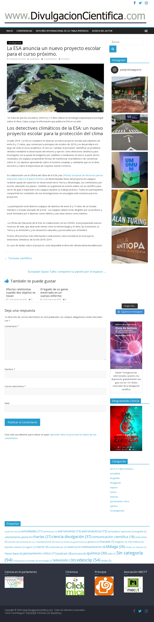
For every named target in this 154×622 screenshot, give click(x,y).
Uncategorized (14, 42)
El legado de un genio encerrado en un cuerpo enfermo (54, 292)
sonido (32, 560)
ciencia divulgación (71, 536)
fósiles (68, 542)
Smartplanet (20, 560)
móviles (130, 547)
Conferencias (24, 30)
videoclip (88, 560)
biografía (140, 531)
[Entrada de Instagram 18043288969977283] (130, 95)
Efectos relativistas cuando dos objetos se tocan (20, 292)
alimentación (50, 531)
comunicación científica (113, 537)
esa (34, 542)
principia (79, 553)
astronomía (69, 531)
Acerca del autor (102, 30)
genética (93, 541)
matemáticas (57, 546)
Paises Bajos (14, 553)
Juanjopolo (35, 59)
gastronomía (80, 542)
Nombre (10, 369)
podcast (64, 553)
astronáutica (94, 531)
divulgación (115, 482)
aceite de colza (13, 531)
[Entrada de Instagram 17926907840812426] (130, 208)
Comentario (11, 326)
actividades (32, 531)
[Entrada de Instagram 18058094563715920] (130, 245)
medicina (73, 547)
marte (42, 547)
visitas (106, 560)
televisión (64, 560)
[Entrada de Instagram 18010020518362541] (130, 132)
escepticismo (46, 541)
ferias (59, 542)
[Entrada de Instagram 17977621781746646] (130, 170)
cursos (13, 541)
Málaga (115, 546)
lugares (30, 547)
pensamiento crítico (119, 501)
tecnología (45, 560)
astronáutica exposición (121, 531)
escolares (65, 59)
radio (112, 553)
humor (113, 492)
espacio (114, 487)
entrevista (25, 542)
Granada (107, 541)
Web (7, 403)
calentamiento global (18, 537)
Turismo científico (18, 258)
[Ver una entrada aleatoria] (146, 31)
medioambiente (93, 547)
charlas (41, 536)
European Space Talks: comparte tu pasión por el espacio (67, 271)
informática (136, 541)
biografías (115, 478)
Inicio (9, 30)
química (114, 506)
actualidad (115, 473)
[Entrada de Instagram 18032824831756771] (130, 283)
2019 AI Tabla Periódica (121, 468)
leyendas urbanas (15, 547)
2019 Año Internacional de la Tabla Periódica (62, 30)
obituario (141, 547)
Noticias (114, 496)
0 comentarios (50, 59)
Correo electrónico (15, 386)
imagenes (121, 541)
